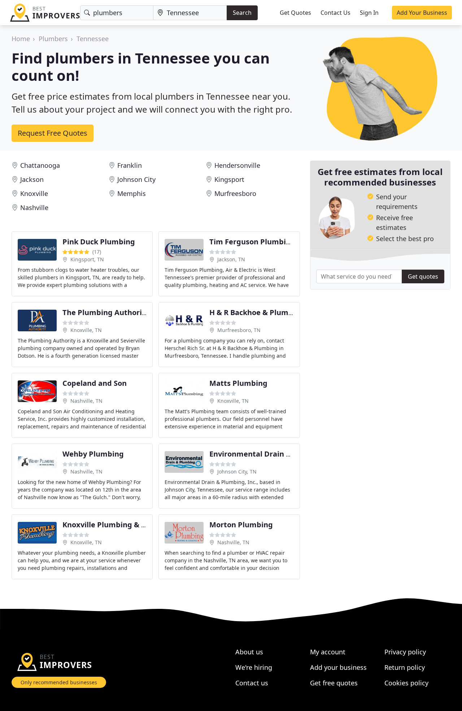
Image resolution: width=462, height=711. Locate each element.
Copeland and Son (94, 383)
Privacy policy (405, 651)
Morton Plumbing (241, 524)
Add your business (338, 667)
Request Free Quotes (52, 133)
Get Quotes (295, 13)
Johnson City (136, 179)
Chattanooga (40, 165)
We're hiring (253, 667)
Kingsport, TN (87, 259)
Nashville (34, 207)
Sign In (369, 13)
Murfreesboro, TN (239, 330)
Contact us (251, 683)
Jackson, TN (231, 259)
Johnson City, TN (237, 471)
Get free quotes (334, 683)
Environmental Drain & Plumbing (268, 454)
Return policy (404, 667)
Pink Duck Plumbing (98, 242)
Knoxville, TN (86, 330)
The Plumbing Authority (105, 312)
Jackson (32, 179)
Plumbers (53, 38)
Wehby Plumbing (93, 454)
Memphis (131, 193)
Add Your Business (422, 13)
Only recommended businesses (59, 682)
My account (327, 651)
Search (242, 13)
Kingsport (229, 179)
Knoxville (34, 193)
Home (21, 38)
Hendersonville (237, 165)
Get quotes (423, 276)
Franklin (129, 165)
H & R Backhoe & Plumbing (257, 312)
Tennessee (93, 38)
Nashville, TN (86, 400)
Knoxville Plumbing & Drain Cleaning (128, 524)
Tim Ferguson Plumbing (252, 242)
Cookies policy (406, 683)
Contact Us (335, 13)
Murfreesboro (235, 193)
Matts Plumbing (238, 383)
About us (249, 651)
